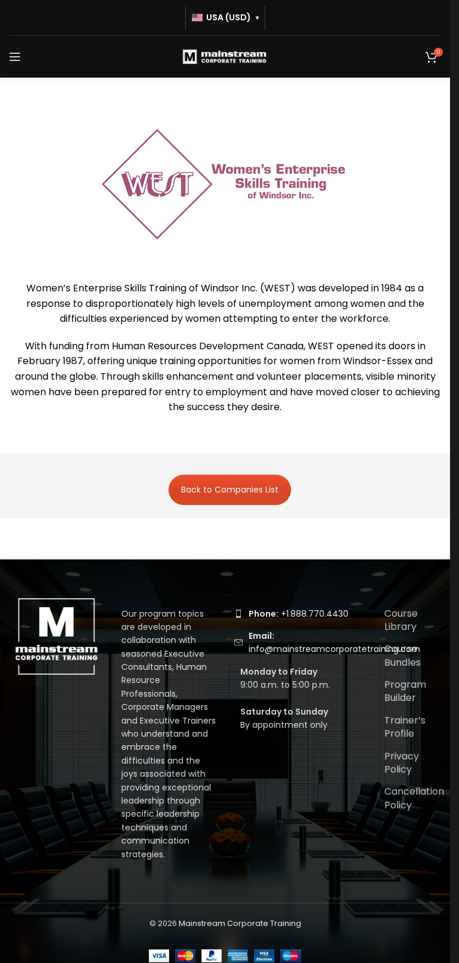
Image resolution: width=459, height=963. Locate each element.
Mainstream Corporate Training (240, 923)
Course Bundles (402, 655)
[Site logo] (225, 56)
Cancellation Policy (414, 797)
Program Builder (405, 691)
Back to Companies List (230, 490)
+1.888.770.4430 (298, 614)
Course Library (401, 620)
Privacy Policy (401, 762)
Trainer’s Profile (405, 726)
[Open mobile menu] (15, 57)
